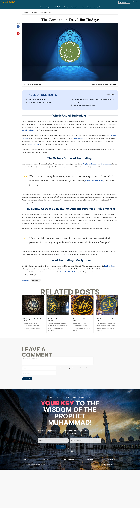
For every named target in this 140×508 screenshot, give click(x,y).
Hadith (89, 7)
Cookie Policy (111, 459)
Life (83, 7)
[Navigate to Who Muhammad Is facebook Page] (68, 451)
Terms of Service (68, 459)
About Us (25, 459)
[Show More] (110, 95)
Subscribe (60, 447)
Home (41, 7)
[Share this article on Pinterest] (18, 33)
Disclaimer (90, 459)
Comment (113, 84)
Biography (49, 7)
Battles (66, 7)
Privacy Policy (46, 459)
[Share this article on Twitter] (18, 30)
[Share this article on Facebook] (18, 26)
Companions (75, 7)
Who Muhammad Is (34, 464)
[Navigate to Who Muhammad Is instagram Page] (72, 451)
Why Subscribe (74, 447)
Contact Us (96, 7)
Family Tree (58, 7)
